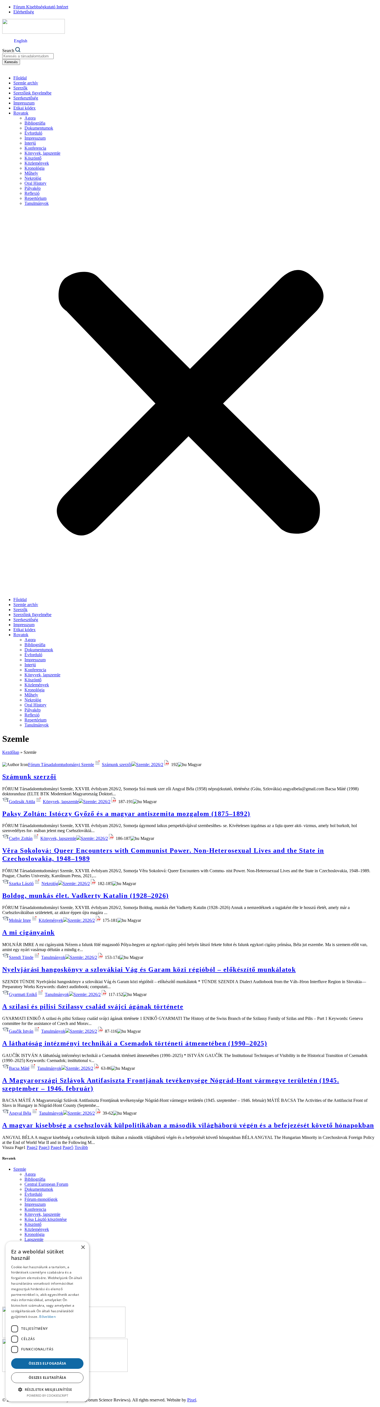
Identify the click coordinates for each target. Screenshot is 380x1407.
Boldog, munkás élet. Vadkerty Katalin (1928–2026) (85, 895)
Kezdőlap (10, 752)
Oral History (35, 183)
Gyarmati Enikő (23, 994)
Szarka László (21, 883)
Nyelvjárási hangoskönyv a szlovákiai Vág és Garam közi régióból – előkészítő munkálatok (149, 969)
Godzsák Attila (22, 801)
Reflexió (32, 193)
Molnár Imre (20, 920)
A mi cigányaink (28, 932)
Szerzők (20, 88)
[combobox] (28, 56)
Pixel (191, 1400)
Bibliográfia (34, 123)
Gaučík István (21, 1031)
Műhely (31, 173)
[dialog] (47, 1321)
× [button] (83, 1247)
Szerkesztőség (25, 98)
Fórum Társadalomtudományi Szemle (61, 764)
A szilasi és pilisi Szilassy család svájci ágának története (92, 1006)
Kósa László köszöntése (45, 1219)
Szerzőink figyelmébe (32, 93)
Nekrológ (32, 178)
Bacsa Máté (19, 1068)
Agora (30, 118)
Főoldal (20, 78)
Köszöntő (32, 158)
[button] (190, 401)
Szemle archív (25, 83)
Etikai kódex (24, 108)
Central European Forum (46, 1184)
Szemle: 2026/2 (149, 764)
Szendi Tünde (21, 957)
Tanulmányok (36, 203)
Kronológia (34, 168)
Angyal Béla (20, 1113)
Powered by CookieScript (47, 1395)
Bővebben (47, 1316)
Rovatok (20, 113)
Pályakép (32, 188)
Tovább (81, 1147)
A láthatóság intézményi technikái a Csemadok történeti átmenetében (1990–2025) (134, 1043)
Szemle (19, 1169)
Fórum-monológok (41, 1199)
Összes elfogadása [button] (47, 1363)
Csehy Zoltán (21, 838)
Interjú (30, 143)
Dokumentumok (38, 128)
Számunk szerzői (117, 764)
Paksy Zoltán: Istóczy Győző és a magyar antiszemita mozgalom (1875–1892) (126, 813)
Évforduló (33, 133)
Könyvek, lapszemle (42, 153)
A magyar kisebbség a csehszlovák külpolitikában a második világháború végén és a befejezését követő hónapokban (188, 1125)
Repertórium (35, 198)
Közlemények (36, 163)
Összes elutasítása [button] (47, 1377)
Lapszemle (33, 1239)
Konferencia (35, 148)
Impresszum (23, 103)
